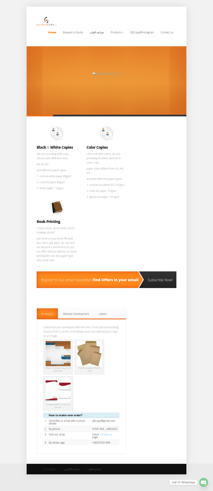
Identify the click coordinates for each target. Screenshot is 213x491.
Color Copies (97, 147)
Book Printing (48, 221)
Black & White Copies (106, 62)
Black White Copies (55, 147)
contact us (106, 434)
